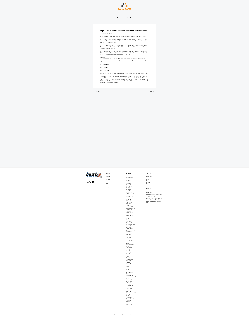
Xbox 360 (128, 303)
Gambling (128, 218)
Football (127, 214)
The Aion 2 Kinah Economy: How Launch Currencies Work (154, 191)
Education (128, 205)
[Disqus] (124, 110)
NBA (127, 249)
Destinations (129, 196)
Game (127, 220)
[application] (134, 17)
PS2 (127, 262)
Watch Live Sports (130, 293)
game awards (129, 221)
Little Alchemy (129, 240)
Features (128, 210)
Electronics (128, 207)
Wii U (127, 296)
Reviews (128, 269)
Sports (127, 283)
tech (127, 284)
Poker (127, 258)
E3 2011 (127, 201)
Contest (128, 192)
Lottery (127, 242)
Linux (127, 239)
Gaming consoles (129, 229)
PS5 (127, 267)
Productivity (128, 259)
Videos (127, 291)
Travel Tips (128, 288)
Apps (127, 182)
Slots (127, 274)
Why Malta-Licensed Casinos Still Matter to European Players (154, 195)
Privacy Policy (108, 187)
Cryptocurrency (129, 194)
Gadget (127, 217)
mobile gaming (129, 245)
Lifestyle (128, 237)
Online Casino (129, 255)
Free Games (128, 215)
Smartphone (128, 275)
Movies (127, 246)
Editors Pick (128, 204)
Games (127, 226)
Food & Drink (128, 212)
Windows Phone (129, 299)
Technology (128, 285)
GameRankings (129, 224)
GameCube (128, 223)
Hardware (128, 231)
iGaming (127, 233)
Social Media (128, 280)
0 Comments (102, 33)
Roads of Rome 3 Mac (104, 70)
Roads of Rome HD (104, 66)
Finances (128, 211)
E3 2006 (127, 199)
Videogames (128, 290)
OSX (127, 256)
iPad (127, 234)
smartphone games (130, 277)
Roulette (128, 271)
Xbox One (128, 304)
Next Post (152, 91)
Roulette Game (129, 272)
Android (127, 180)
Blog (107, 33)
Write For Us (108, 179)
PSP (127, 268)
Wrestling (128, 300)
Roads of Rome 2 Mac (104, 69)
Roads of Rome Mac (104, 67)
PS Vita (127, 261)
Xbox (127, 302)
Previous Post (97, 91)
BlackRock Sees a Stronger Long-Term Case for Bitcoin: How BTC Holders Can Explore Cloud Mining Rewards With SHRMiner (154, 200)
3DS (127, 176)
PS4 (127, 265)
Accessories (128, 177)
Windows (128, 297)
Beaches (128, 183)
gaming (127, 227)
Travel (127, 287)
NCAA (127, 250)
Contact (107, 178)
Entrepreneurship (129, 208)
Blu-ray (127, 189)
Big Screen (128, 186)
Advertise (108, 176)
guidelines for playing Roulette (132, 230)
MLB (127, 243)
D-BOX (127, 195)
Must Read (128, 248)
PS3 (127, 264)
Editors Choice (129, 202)
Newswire (128, 252)
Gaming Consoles (149, 178)
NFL (127, 253)
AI (126, 179)
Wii (126, 294)
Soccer (127, 278)
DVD (127, 198)
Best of (127, 185)
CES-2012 (128, 191)
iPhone (127, 236)
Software (128, 281)
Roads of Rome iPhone (104, 65)
